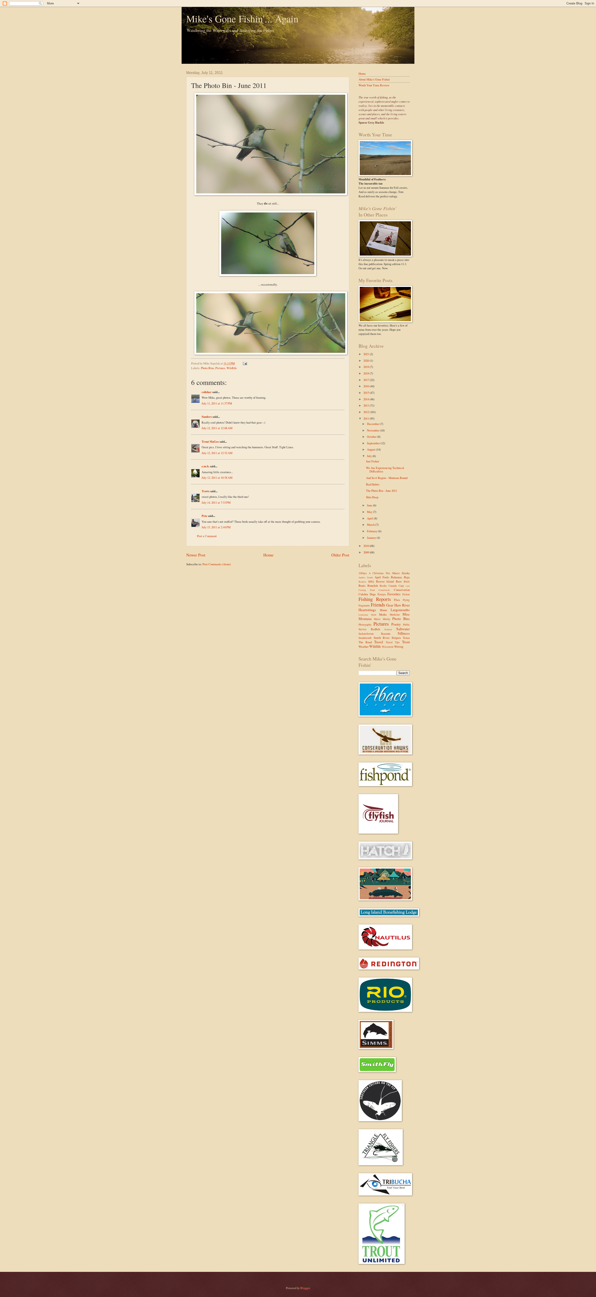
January (372, 538)
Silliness (404, 633)
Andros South (366, 577)
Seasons (385, 633)
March (371, 524)
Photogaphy (365, 624)
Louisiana (363, 614)
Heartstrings (367, 609)
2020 (366, 360)
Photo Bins (207, 368)
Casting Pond (367, 590)
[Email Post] (244, 363)
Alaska (405, 573)
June (370, 505)
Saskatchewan (366, 633)
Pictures (220, 368)
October (372, 437)
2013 (366, 405)
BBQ (371, 581)
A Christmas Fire (379, 573)
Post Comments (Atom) (217, 564)
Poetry (396, 624)
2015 (366, 393)
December (373, 424)
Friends (378, 604)
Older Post (340, 555)
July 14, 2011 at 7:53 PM (216, 502)
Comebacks (384, 590)
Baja (407, 577)
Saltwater (403, 629)
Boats (362, 585)
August (371, 449)
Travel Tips (393, 642)
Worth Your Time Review (374, 85)
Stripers (396, 638)
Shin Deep (372, 497)
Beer (399, 581)
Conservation (402, 590)
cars (408, 585)
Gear (389, 605)
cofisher (207, 392)
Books (383, 585)
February (372, 531)
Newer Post (195, 555)
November (373, 430)
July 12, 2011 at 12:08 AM (217, 428)
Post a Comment (207, 536)
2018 (366, 373)
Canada (393, 585)
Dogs (373, 594)
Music (377, 619)
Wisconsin (387, 646)
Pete (204, 516)
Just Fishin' (372, 461)
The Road (365, 642)
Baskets (362, 581)
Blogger (305, 1288)
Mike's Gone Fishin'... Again (242, 18)
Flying (406, 600)
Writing (398, 646)
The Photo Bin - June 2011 (381, 490)
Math (373, 614)
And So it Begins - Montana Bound (386, 478)
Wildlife (232, 368)
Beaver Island (385, 581)
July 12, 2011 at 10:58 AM (217, 477)
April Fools (382, 577)
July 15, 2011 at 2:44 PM (216, 527)
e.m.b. (205, 466)
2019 (366, 367)
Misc (406, 614)
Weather (364, 646)
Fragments (364, 605)
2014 (366, 399)
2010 (366, 546)
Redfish (375, 629)
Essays (382, 594)
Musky (386, 619)
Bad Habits (372, 484)
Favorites (393, 594)
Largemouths (400, 609)
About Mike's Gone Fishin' (374, 79)
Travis (206, 491)
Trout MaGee (210, 441)
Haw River (402, 605)
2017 (366, 380)
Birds (407, 581)
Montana (365, 618)
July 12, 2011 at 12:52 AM (217, 453)
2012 (366, 412)
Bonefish (372, 585)
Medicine (395, 614)
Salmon (388, 629)
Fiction (406, 594)
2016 (366, 386)
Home (268, 555)
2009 (366, 552)
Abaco (396, 573)
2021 (366, 354)
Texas (406, 638)
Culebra (363, 594)
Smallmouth (365, 638)
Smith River (382, 638)
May (370, 512)
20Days (363, 573)
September (373, 443)
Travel (378, 642)
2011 (366, 418)
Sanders (207, 416)
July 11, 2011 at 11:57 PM (217, 403)
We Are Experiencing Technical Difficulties (385, 469)
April (370, 518)
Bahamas (396, 577)
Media (383, 614)
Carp (401, 585)
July (369, 456)
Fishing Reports (375, 599)
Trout (406, 642)
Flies (397, 600)
